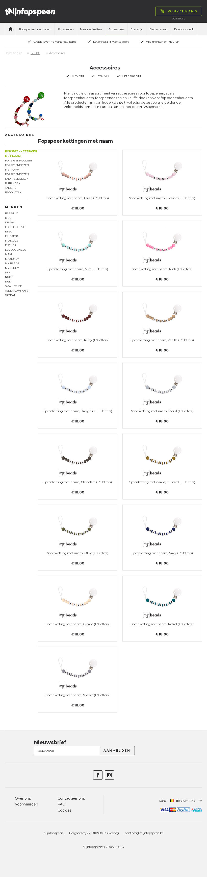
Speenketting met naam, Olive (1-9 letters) (77, 553)
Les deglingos (15, 249)
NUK (8, 281)
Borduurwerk (184, 29)
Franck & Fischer (11, 243)
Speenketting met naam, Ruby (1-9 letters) (78, 340)
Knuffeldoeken (16, 178)
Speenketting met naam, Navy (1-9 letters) (162, 553)
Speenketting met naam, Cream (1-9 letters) (78, 624)
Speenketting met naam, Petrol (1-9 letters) (162, 624)
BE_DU (35, 53)
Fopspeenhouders (16, 160)
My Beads (12, 263)
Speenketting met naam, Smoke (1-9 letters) (78, 695)
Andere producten (13, 190)
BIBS (8, 218)
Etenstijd (137, 29)
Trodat (10, 295)
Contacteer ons (71, 798)
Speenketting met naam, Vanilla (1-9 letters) (162, 340)
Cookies (64, 810)
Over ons (23, 798)
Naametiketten (91, 29)
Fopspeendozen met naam (16, 167)
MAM (8, 254)
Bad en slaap (158, 29)
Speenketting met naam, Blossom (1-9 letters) (162, 198)
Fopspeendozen (16, 174)
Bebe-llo (11, 213)
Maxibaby (12, 258)
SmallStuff (13, 286)
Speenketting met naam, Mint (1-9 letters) (77, 269)
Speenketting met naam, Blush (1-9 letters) (78, 198)
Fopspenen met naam (35, 29)
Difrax (10, 222)
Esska (9, 231)
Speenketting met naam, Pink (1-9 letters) (162, 269)
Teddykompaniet (16, 290)
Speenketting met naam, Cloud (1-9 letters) (162, 411)
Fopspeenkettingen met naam (16, 154)
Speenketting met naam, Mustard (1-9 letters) (162, 482)
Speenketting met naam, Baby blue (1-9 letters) (77, 411)
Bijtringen (12, 183)
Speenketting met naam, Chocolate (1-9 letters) (77, 482)
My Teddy (12, 268)
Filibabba (11, 236)
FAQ (61, 804)
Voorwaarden (26, 804)
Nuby (9, 277)
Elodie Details (15, 227)
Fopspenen (66, 29)
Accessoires (116, 29)
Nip (7, 272)
